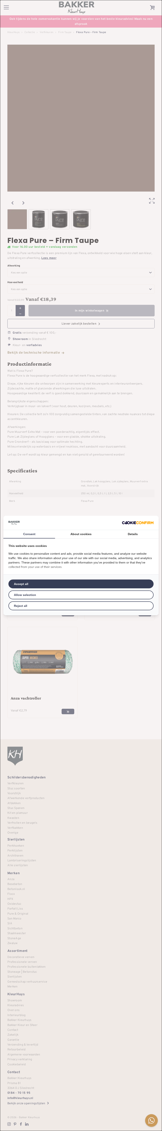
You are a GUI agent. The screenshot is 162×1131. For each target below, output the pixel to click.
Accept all (21, 584)
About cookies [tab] (81, 534)
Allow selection (25, 595)
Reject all (20, 605)
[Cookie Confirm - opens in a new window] (138, 522)
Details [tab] (133, 534)
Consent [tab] (29, 534)
